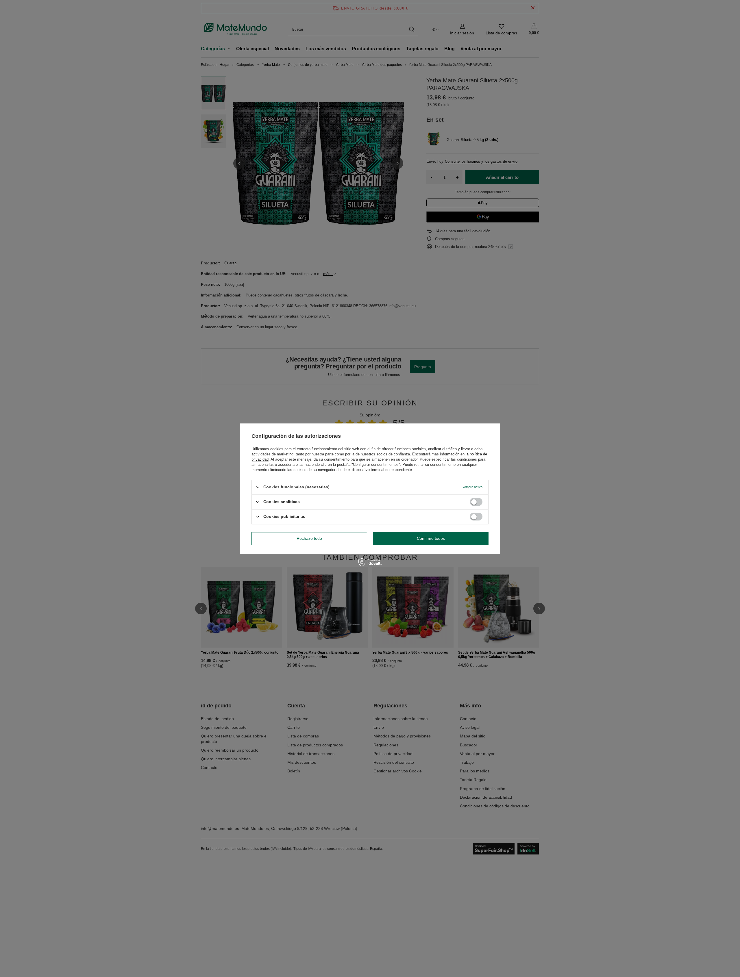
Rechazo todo (309, 538)
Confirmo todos (431, 538)
